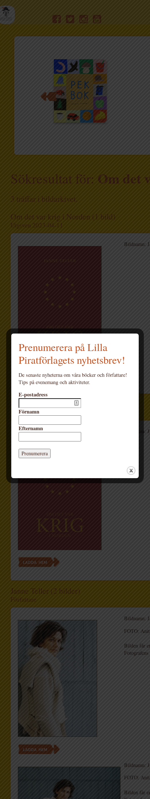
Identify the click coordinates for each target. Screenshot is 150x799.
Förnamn (29, 411)
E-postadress (33, 394)
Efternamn (31, 428)
